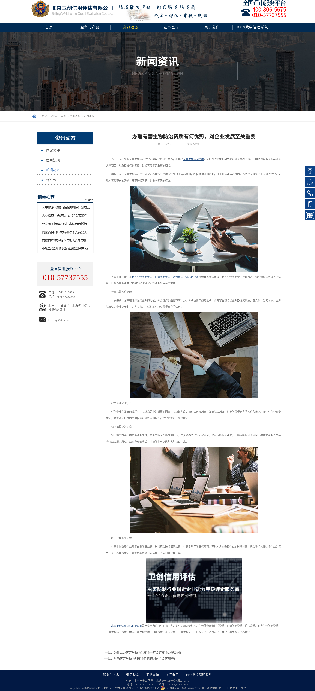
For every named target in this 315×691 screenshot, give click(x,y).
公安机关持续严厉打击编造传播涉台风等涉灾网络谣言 (78, 224)
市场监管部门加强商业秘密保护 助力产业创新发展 (75, 248)
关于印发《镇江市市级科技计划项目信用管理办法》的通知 (81, 207)
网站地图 (211, 688)
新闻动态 (89, 116)
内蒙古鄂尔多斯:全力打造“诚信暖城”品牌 (69, 240)
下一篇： (139, 658)
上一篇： (142, 652)
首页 (49, 27)
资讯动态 (75, 116)
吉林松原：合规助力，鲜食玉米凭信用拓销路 (72, 215)
